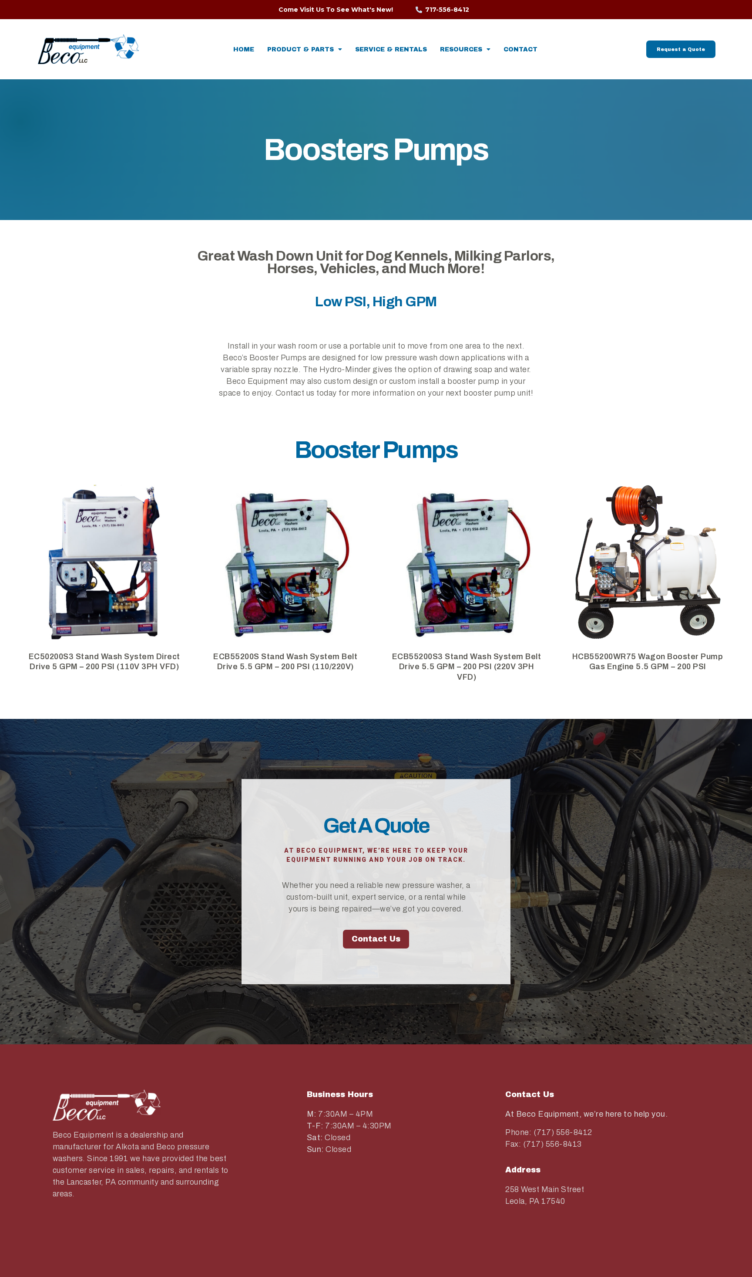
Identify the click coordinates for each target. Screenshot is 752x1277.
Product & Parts (300, 49)
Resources (461, 49)
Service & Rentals (391, 49)
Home (243, 49)
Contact (520, 49)
